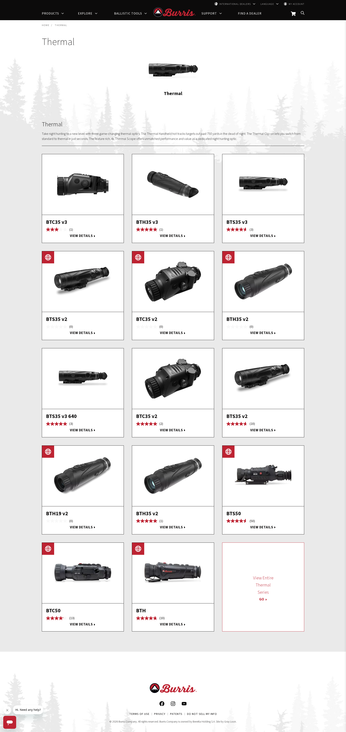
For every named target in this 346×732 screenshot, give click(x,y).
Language (267, 4)
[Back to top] (328, 683)
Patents (176, 714)
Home (45, 25)
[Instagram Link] (173, 704)
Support (209, 13)
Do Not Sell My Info (202, 714)
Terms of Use (139, 714)
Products (50, 13)
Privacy (159, 714)
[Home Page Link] (173, 689)
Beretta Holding (202, 722)
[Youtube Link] (184, 704)
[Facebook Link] (161, 704)
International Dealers (235, 4)
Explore (85, 13)
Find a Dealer (250, 13)
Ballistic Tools (128, 13)
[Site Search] (302, 14)
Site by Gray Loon (226, 722)
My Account (296, 4)
